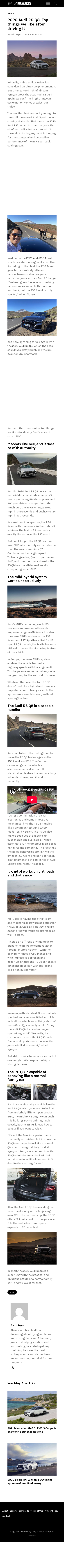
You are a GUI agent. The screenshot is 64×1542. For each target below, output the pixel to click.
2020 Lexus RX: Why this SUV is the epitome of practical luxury (29, 1481)
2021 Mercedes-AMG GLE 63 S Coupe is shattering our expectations (31, 1430)
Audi (12, 1292)
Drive (10, 13)
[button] (32, 58)
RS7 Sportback (30, 640)
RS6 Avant (13, 761)
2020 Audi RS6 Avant (39, 258)
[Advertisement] (32, 182)
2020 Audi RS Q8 (22, 346)
